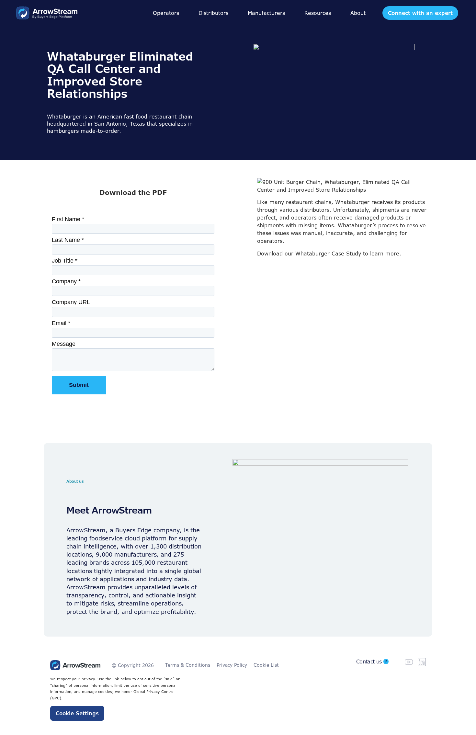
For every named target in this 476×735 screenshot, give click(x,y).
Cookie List (266, 665)
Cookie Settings (77, 713)
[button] (166, 13)
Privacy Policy (232, 665)
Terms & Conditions (187, 665)
